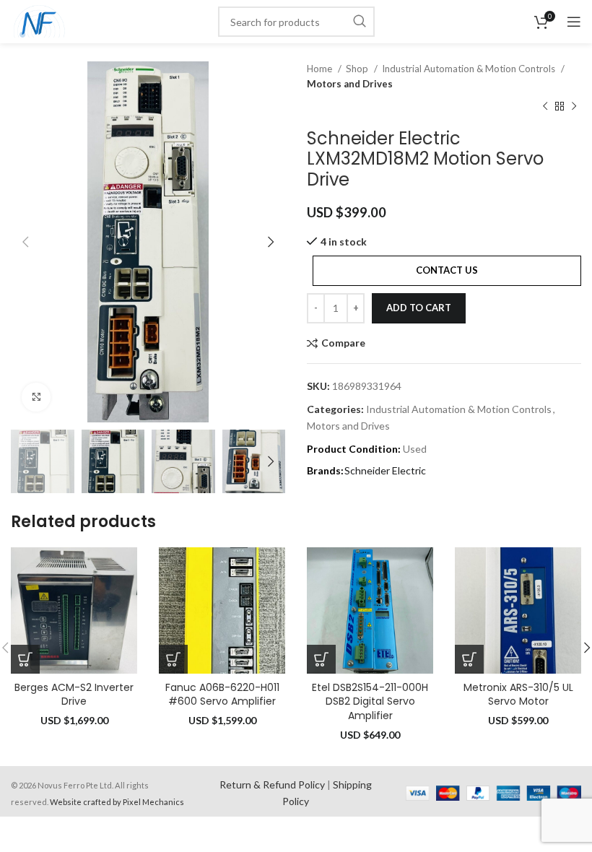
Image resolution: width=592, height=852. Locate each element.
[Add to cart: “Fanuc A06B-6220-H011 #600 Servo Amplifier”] (173, 659)
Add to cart (418, 307)
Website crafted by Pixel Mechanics (117, 802)
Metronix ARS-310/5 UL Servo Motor (518, 694)
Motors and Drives (350, 84)
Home (320, 68)
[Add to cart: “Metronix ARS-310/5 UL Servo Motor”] (469, 659)
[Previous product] (545, 107)
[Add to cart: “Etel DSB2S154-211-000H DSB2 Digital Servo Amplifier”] (321, 659)
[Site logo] (39, 20)
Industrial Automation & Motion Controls (469, 68)
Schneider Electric (385, 470)
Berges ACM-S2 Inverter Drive (74, 694)
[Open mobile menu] (574, 21)
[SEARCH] (359, 21)
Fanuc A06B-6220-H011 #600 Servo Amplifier (222, 694)
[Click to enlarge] (36, 397)
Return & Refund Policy (272, 784)
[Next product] (574, 107)
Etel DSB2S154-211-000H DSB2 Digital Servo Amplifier (370, 701)
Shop (358, 68)
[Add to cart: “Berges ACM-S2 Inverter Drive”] (25, 659)
